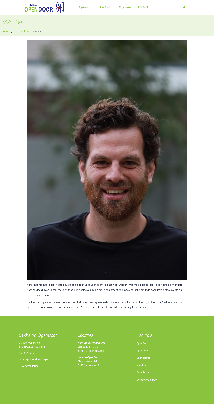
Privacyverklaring (29, 365)
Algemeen (125, 7)
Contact (143, 7)
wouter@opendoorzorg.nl (33, 359)
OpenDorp (105, 7)
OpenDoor (85, 7)
